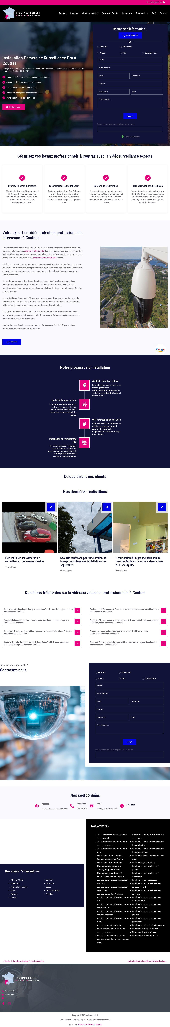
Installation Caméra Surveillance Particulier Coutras (147, 961)
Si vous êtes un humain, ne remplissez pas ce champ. (116, 124)
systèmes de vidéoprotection (34, 251)
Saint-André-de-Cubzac (19, 887)
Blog (61, 1020)
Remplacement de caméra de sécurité (110, 855)
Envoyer (130, 116)
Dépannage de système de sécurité (109, 873)
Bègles (48, 887)
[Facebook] (3, 1003)
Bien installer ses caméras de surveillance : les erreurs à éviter (24, 559)
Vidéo (124, 53)
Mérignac (14, 894)
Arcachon (49, 894)
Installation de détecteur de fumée (109, 925)
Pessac (13, 890)
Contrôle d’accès (151, 53)
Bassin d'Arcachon (52, 890)
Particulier (103, 47)
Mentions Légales (79, 1020)
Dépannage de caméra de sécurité (109, 866)
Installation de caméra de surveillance (110, 876)
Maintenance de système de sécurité (145, 935)
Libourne (14, 897)
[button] (154, 2)
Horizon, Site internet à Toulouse (89, 1024)
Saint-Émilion (15, 883)
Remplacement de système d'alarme (110, 859)
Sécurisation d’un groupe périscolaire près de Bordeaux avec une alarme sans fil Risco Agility (139, 561)
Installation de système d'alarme (143, 862)
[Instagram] (9, 1003)
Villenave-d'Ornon (17, 880)
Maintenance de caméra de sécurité (145, 929)
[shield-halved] (123, 136)
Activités (68, 1020)
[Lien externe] (160, 349)
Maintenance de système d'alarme (144, 932)
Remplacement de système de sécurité (110, 862)
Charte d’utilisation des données (98, 1020)
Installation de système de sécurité (144, 880)
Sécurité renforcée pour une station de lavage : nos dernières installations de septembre (83, 561)
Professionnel (127, 47)
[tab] (41, 610)
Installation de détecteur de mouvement (111, 935)
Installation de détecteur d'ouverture (110, 894)
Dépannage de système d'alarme (108, 869)
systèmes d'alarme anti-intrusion (44, 258)
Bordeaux (49, 880)
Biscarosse (50, 883)
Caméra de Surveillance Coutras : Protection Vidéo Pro (23, 961)
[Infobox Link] (51, 807)
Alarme (102, 53)
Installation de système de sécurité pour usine (148, 925)
